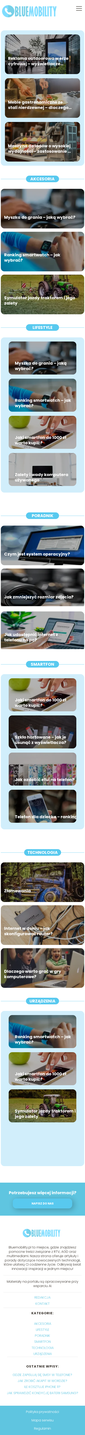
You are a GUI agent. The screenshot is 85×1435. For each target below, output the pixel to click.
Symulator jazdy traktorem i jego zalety (39, 300)
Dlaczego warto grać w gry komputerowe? (32, 974)
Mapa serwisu (43, 1420)
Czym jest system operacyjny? (37, 554)
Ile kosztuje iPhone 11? (42, 1386)
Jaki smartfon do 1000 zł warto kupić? (40, 440)
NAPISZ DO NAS (43, 1204)
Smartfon (42, 664)
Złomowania (17, 891)
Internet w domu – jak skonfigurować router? (28, 931)
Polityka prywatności (42, 1411)
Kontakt (42, 1303)
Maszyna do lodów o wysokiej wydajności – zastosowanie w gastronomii (39, 148)
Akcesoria (42, 179)
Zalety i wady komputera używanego (41, 477)
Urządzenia (42, 1001)
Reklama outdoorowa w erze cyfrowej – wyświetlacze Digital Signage (38, 61)
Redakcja (42, 1297)
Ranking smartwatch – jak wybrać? (32, 257)
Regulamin (42, 1428)
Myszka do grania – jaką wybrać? (39, 217)
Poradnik (42, 516)
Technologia (42, 852)
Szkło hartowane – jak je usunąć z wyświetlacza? (40, 739)
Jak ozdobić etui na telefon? (44, 779)
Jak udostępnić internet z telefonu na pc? (31, 637)
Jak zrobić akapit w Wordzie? (42, 1380)
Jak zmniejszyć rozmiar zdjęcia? (38, 597)
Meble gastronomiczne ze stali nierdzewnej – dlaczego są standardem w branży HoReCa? (38, 105)
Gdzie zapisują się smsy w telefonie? (42, 1374)
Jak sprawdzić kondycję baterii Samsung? (42, 1393)
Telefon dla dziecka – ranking (46, 816)
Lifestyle (42, 327)
